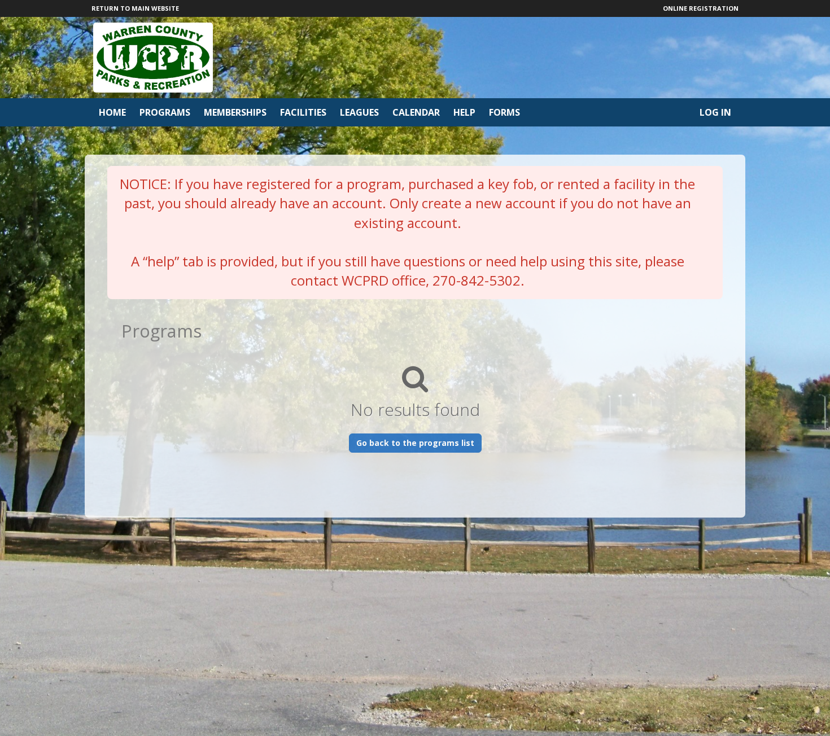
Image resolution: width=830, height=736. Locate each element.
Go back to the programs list (415, 442)
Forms (504, 112)
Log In (715, 112)
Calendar (416, 112)
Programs (164, 112)
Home (112, 112)
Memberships (235, 112)
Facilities (303, 112)
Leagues (359, 112)
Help (464, 112)
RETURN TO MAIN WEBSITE (135, 8)
